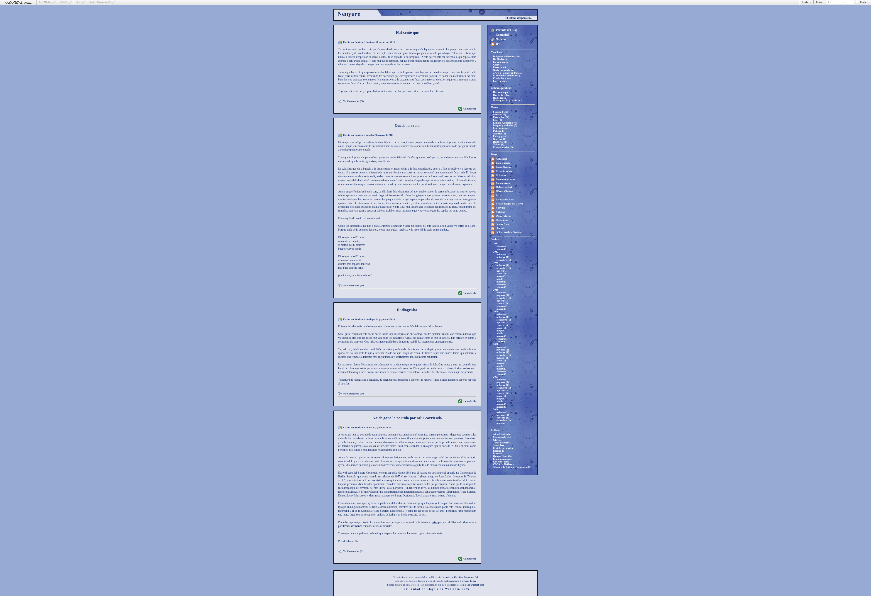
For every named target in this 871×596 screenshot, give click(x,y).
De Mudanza (500, 59)
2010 (496, 289)
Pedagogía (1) (501, 136)
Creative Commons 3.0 (99, 2)
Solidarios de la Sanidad (509, 232)
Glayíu (497, 439)
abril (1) (501, 278)
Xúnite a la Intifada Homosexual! (511, 467)
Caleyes (497, 64)
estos (435, 522)
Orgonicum (502, 220)
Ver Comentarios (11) (353, 551)
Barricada (498, 450)
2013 (496, 243)
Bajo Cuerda (503, 162)
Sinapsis (500, 228)
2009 (496, 311)
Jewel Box (498, 445)
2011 (495, 262)
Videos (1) (498, 144)
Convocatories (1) (503, 147)
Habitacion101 (504, 187)
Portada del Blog (507, 30)
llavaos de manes (352, 526)
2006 (496, 409)
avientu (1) (503, 254)
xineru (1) (502, 249)
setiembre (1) (504, 259)
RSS (78, 2)
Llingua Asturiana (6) (505, 122)
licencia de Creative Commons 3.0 (460, 577)
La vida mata (500, 62)
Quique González (502, 456)
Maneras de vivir (502, 437)
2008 (496, 344)
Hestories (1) (500, 141)
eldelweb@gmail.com (472, 585)
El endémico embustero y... (507, 75)
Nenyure (349, 13)
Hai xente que (500, 92)
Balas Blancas (503, 166)
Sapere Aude (502, 224)
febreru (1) (503, 246)
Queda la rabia (501, 95)
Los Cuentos (499, 81)
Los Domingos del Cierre (509, 203)
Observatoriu (503, 215)
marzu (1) (502, 281)
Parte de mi (499, 67)
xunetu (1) (502, 303)
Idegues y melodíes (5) (505, 125)
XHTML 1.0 (45, 2)
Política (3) (499, 130)
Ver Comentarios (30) (353, 285)
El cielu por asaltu (503, 448)
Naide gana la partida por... (508, 100)
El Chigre (501, 175)
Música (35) (499, 114)
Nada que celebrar (503, 70)
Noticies (501, 39)
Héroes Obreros (504, 191)
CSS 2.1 (63, 2)
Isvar (499, 195)
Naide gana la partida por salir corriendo (407, 418)
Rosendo (497, 453)
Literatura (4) (501, 128)
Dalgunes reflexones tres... (507, 56)
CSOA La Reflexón (503, 464)
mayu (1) (501, 276)
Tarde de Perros (502, 442)
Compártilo (469, 108)
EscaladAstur (503, 183)
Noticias (500, 211)
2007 (496, 376)
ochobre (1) (503, 257)
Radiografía (499, 97)
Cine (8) (497, 120)
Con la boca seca (502, 78)
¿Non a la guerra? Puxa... (507, 72)
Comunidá (502, 34)
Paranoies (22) (501, 117)
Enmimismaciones (505, 179)
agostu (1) (502, 270)
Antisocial (501, 158)
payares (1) (503, 295)
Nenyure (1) (499, 139)
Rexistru (806, 2)
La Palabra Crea (505, 199)
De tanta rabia (504, 171)
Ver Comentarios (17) (353, 393)
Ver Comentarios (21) (353, 101)
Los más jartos (501, 461)
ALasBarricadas (502, 434)
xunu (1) (501, 273)
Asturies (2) (499, 133)
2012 (496, 251)
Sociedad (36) (500, 111)
